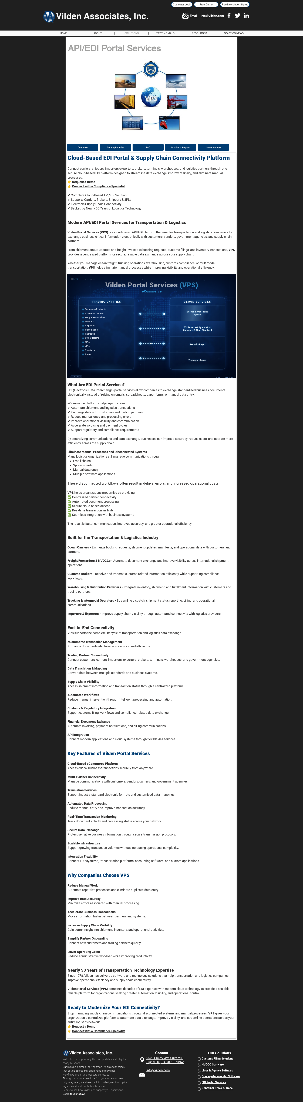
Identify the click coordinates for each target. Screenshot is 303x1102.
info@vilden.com (212, 16)
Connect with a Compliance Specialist (98, 186)
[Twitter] (237, 15)
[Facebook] (229, 15)
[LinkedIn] (246, 15)
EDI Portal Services (214, 1082)
